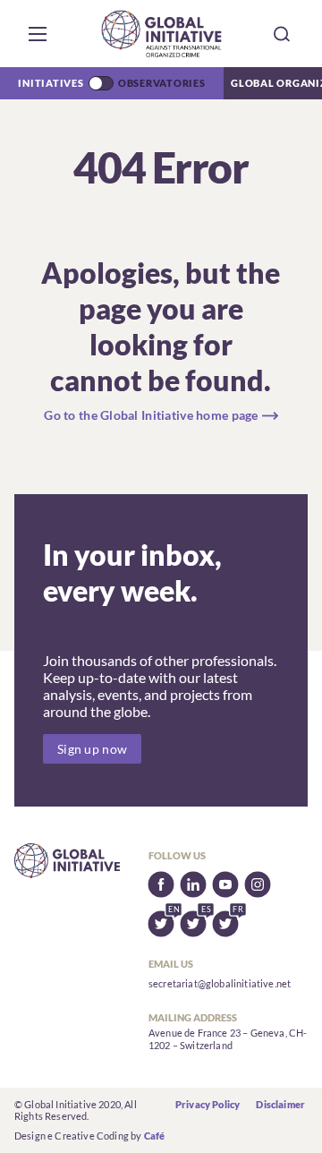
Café (154, 1135)
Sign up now (92, 748)
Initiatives (50, 83)
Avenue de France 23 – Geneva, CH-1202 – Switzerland (227, 1039)
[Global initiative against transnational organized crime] (161, 33)
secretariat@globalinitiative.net (219, 983)
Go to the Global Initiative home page (151, 415)
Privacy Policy (207, 1104)
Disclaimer (280, 1104)
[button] (38, 34)
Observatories (162, 83)
